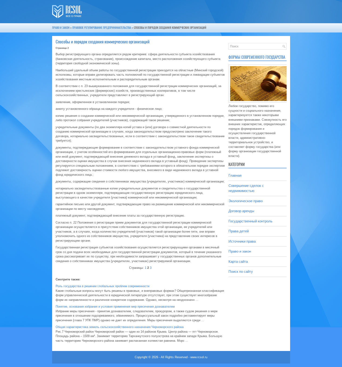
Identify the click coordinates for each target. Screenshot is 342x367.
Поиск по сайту (240, 271)
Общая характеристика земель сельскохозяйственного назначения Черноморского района (120, 327)
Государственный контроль (250, 221)
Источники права (242, 241)
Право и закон (61, 27)
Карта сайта (238, 261)
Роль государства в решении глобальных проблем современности (102, 286)
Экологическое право (245, 201)
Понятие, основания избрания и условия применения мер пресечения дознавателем (115, 306)
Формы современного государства (256, 57)
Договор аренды (241, 211)
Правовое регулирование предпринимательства (101, 27)
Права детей (238, 231)
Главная (234, 175)
